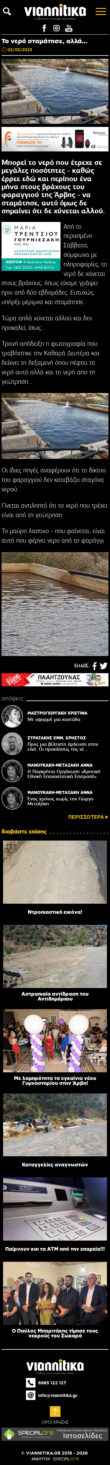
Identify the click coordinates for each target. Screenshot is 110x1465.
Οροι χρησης (55, 1422)
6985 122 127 (52, 1383)
